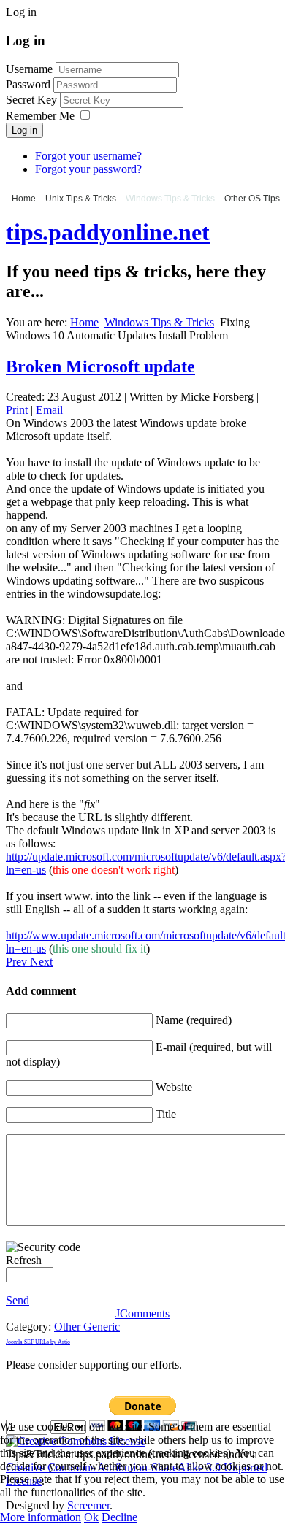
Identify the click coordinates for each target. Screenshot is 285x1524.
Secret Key (33, 99)
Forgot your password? (88, 169)
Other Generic (87, 1326)
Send (17, 1300)
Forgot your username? (88, 156)
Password (29, 84)
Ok (91, 1517)
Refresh (24, 1260)
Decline (119, 1517)
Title (166, 1114)
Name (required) (194, 1020)
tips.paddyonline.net (108, 232)
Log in (24, 130)
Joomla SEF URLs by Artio (38, 1342)
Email (49, 410)
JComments (142, 1313)
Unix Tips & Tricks (80, 198)
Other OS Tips (252, 198)
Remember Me (40, 115)
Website (174, 1087)
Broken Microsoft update (100, 366)
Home (24, 198)
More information (40, 1517)
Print (18, 410)
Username (29, 69)
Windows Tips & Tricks (170, 198)
